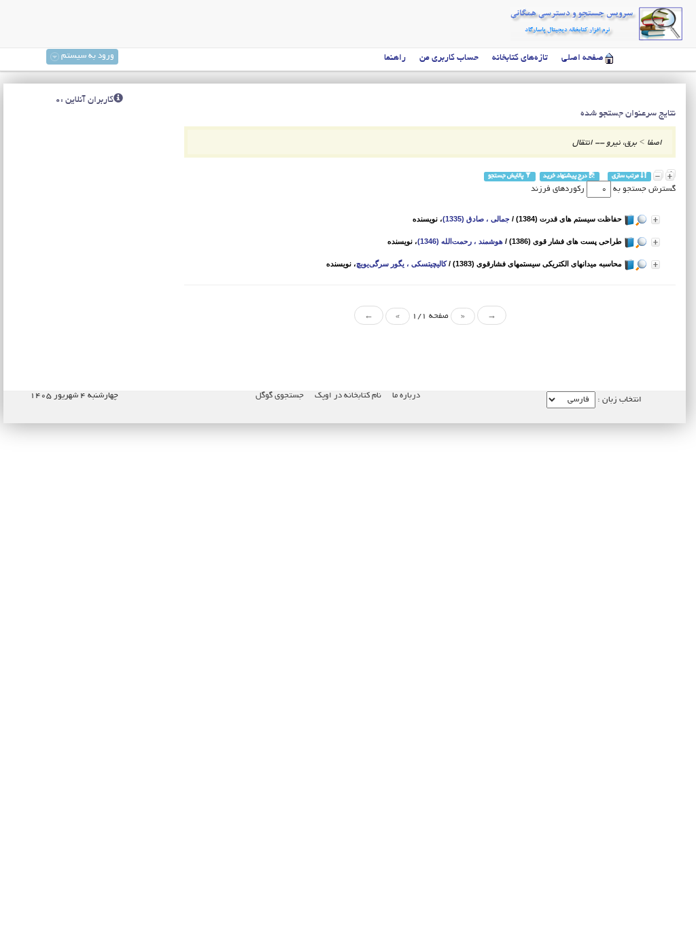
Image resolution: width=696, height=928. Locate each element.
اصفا (654, 143)
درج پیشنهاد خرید (566, 176)
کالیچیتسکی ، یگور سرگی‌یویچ (401, 264)
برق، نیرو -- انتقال (604, 143)
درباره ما (406, 395)
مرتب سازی (626, 176)
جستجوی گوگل (280, 395)
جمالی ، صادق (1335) (476, 219)
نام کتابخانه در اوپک (348, 395)
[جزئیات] (655, 219)
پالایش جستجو (506, 176)
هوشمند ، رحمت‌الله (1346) (460, 241)
